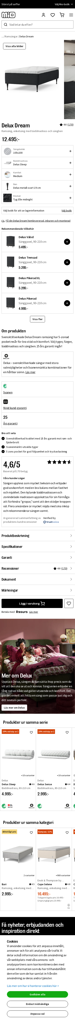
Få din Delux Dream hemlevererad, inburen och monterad (38, 220)
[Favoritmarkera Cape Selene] (67, 832)
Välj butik (67, 210)
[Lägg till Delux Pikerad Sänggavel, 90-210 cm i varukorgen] (67, 303)
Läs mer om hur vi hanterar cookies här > (33, 986)
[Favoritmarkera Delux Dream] (68, 603)
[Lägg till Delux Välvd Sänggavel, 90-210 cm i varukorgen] (67, 242)
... (2, 36)
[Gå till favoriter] (53, 15)
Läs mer (30, 372)
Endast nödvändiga (37, 1004)
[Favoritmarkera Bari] (31, 832)
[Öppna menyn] (71, 15)
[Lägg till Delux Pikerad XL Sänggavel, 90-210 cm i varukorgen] (67, 283)
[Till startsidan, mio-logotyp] (8, 15)
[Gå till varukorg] (62, 15)
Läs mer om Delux (14, 707)
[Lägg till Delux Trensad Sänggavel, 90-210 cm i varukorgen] (67, 262)
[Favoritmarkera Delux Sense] (67, 732)
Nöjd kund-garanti (15, 408)
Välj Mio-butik (62, 4)
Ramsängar (11, 36)
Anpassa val (37, 1013)
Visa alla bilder (14, 46)
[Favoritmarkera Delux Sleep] (31, 732)
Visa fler (37, 319)
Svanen (7, 392)
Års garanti (10, 423)
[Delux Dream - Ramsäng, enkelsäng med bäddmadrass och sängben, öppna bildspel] (32, 79)
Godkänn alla (37, 994)
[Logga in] (43, 15)
